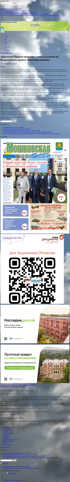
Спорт (5, 45)
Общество (5, 39)
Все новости (5, 463)
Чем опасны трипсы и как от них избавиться (11, 9)
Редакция (5, 48)
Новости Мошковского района (9, 22)
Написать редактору (7, 47)
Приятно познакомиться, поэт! (8, 50)
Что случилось (6, 42)
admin (2, 63)
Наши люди (6, 36)
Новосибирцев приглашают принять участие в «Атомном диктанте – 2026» (19, 12)
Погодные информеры (35, 25)
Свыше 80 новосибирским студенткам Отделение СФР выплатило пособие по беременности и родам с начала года (29, 15)
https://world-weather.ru (35, 24)
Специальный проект (6, 53)
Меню (2, 31)
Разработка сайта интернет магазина (12, 480)
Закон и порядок (6, 34)
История (5, 44)
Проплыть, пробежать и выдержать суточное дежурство (14, 10)
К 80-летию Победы (8, 433)
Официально (6, 37)
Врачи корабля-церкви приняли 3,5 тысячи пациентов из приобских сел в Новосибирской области (25, 13)
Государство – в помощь (9, 427)
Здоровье (5, 430)
